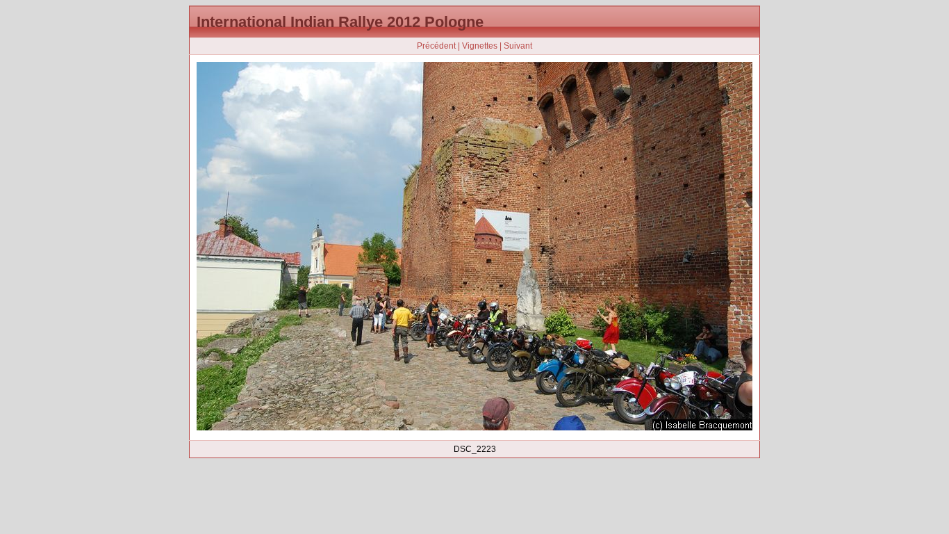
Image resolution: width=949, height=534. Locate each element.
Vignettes (479, 46)
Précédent (436, 46)
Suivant (518, 46)
